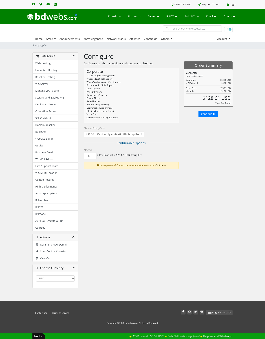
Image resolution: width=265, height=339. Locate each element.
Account (222, 39)
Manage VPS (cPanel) (47, 90)
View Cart (45, 258)
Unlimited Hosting (46, 70)
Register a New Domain (53, 244)
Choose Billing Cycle (94, 128)
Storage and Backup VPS (50, 97)
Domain (113, 16)
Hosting (132, 16)
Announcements (69, 39)
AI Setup (88, 149)
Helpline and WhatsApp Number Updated (223, 336)
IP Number (41, 200)
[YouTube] (48, 4)
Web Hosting (43, 63)
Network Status (116, 39)
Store (50, 39)
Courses (40, 227)
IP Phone (40, 214)
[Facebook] (33, 4)
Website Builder (45, 138)
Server (152, 16)
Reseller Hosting (45, 77)
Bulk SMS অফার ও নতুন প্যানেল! (178, 336)
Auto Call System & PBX (49, 220)
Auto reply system (46, 193)
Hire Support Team (46, 166)
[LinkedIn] (55, 4)
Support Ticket (210, 4)
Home (39, 39)
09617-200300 (183, 4)
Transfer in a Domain (52, 251)
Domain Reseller (45, 125)
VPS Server (41, 84)
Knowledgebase (93, 39)
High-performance (46, 186)
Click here (160, 165)
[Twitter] (41, 4)
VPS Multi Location (46, 173)
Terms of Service (60, 313)
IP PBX (170, 16)
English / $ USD (221, 312)
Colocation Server (45, 111)
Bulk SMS (190, 16)
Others (228, 16)
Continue (207, 114)
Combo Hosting (44, 179)
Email (209, 16)
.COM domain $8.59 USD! (143, 336)
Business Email (44, 152)
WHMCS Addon (44, 159)
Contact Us (150, 39)
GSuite (39, 145)
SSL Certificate (43, 118)
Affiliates (134, 39)
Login (233, 4)
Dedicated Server (45, 104)
